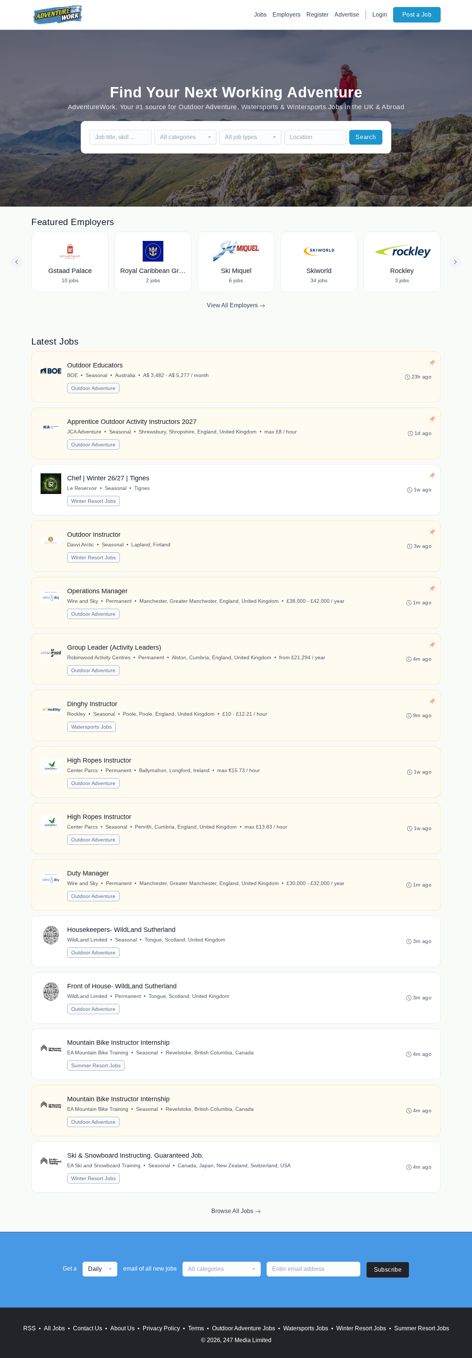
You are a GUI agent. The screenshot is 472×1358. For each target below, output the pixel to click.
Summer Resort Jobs (96, 1065)
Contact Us (87, 1328)
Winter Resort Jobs (93, 501)
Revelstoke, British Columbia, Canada (210, 1052)
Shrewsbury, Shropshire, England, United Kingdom (198, 432)
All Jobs (54, 1328)
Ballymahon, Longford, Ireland (174, 770)
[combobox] (185, 137)
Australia (125, 375)
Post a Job (416, 14)
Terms (196, 1328)
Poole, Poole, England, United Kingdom (169, 714)
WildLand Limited (87, 940)
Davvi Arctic (80, 544)
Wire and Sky (82, 601)
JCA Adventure (84, 432)
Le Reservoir (82, 488)
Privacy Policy (161, 1328)
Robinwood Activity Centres (99, 657)
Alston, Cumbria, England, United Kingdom (221, 657)
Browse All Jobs (233, 1211)
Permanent (119, 601)
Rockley (76, 714)
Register (317, 14)
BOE (72, 375)
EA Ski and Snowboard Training (103, 1165)
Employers (287, 14)
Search (365, 137)
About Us (122, 1328)
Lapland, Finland (150, 544)
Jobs (260, 14)
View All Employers (233, 305)
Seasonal (96, 375)
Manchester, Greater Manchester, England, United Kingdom (209, 601)
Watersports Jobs (91, 727)
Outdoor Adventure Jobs (243, 1328)
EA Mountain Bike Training (97, 1052)
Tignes (142, 488)
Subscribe (388, 1270)
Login (379, 14)
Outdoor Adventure (93, 388)
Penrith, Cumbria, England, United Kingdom (186, 827)
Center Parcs (82, 770)
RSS (29, 1328)
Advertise (346, 14)
